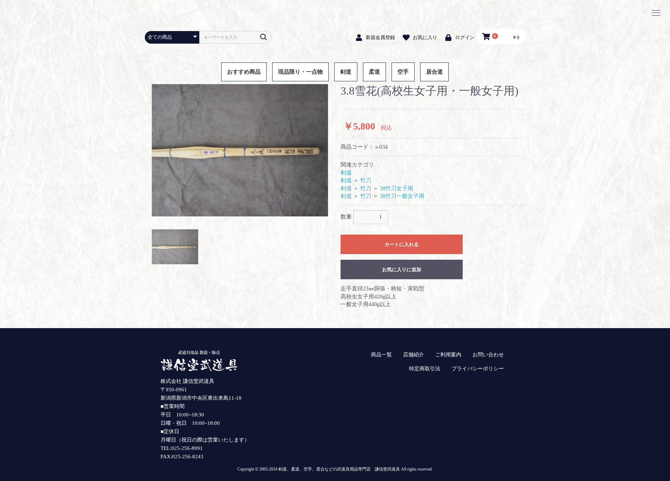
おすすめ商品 (244, 72)
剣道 (345, 72)
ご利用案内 (448, 354)
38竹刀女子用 (396, 188)
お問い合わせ (488, 354)
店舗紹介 (413, 354)
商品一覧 (381, 354)
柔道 (374, 72)
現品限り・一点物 (300, 72)
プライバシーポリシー (478, 368)
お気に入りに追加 (401, 269)
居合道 (434, 72)
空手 (403, 72)
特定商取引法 (424, 368)
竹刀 (365, 180)
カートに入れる (402, 244)
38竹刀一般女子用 (402, 196)
